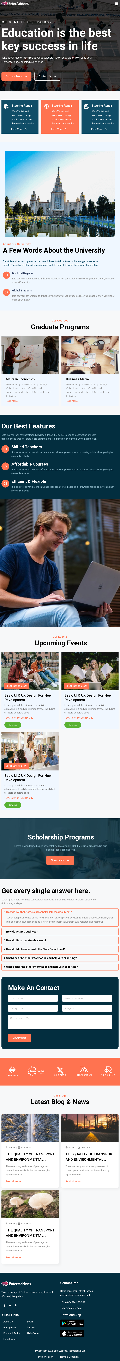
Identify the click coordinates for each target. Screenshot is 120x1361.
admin (12, 1147)
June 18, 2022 (27, 1147)
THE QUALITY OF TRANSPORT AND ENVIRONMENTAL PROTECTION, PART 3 (30, 1233)
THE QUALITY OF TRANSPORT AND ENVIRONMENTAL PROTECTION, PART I (30, 1157)
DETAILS (13, 724)
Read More (12, 401)
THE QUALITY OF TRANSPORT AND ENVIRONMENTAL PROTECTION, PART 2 (90, 1157)
